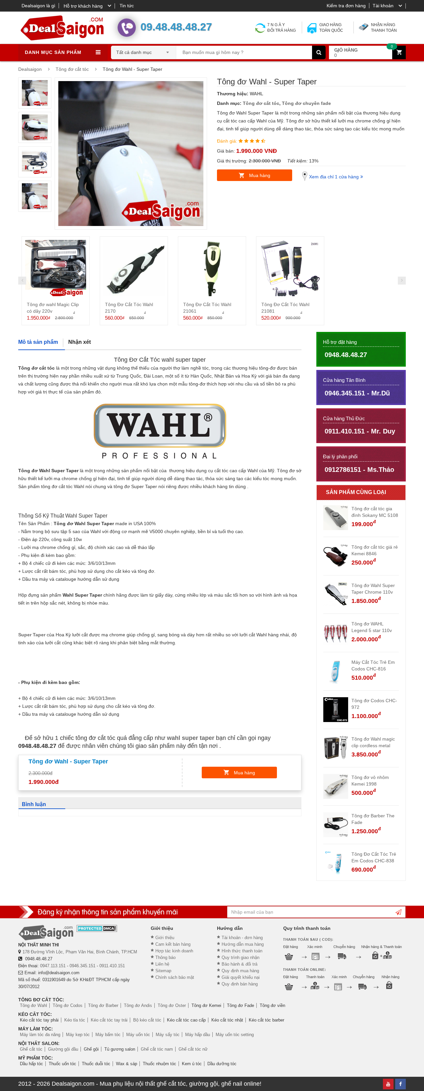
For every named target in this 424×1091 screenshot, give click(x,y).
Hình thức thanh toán (242, 950)
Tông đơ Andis (138, 1005)
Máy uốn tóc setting (235, 1034)
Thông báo (165, 957)
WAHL (256, 93)
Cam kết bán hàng (172, 944)
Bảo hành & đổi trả (239, 964)
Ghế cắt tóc (31, 1049)
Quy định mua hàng (240, 970)
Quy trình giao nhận (240, 957)
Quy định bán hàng (240, 983)
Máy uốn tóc (138, 1034)
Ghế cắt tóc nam (157, 1049)
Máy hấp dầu (197, 1034)
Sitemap (163, 970)
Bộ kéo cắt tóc (147, 1020)
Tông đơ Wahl (33, 1005)
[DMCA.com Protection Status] (97, 928)
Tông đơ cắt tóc (261, 103)
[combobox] (143, 50)
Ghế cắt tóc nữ (193, 1049)
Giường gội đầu (63, 1049)
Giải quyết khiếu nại (241, 977)
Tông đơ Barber (103, 1005)
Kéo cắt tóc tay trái (109, 1020)
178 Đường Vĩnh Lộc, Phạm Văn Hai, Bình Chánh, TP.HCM (80, 951)
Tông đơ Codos (67, 1005)
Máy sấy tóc (168, 1034)
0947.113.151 (53, 965)
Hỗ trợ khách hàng (83, 6)
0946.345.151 (82, 965)
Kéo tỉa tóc (74, 1020)
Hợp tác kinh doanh (174, 950)
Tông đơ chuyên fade (306, 103)
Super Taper (31, 634)
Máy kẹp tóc (78, 1034)
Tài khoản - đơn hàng (242, 937)
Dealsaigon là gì (38, 5)
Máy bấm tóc (108, 1034)
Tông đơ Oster (172, 1005)
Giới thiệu (164, 937)
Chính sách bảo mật (174, 977)
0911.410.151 (112, 965)
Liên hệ (162, 964)
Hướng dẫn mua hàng (243, 944)
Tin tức (127, 5)
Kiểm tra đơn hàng (346, 5)
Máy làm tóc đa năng (40, 1034)
